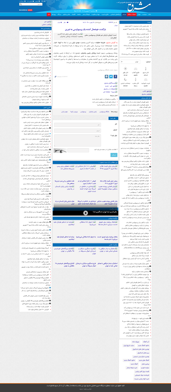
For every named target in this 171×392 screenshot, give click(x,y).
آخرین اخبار (47, 107)
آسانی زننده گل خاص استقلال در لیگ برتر (137, 327)
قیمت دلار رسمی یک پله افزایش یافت (138, 37)
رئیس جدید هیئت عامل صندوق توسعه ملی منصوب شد (37, 218)
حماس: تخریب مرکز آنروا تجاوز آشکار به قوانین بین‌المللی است (36, 118)
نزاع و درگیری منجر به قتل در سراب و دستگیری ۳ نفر (35, 77)
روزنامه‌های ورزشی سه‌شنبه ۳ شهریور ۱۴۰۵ (136, 167)
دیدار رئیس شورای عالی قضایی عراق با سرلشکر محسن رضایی (36, 239)
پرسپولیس (83, 112)
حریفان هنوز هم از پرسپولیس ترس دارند (104, 102)
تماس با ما (29, 1)
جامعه (79, 14)
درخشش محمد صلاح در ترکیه (140, 271)
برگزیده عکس (113, 245)
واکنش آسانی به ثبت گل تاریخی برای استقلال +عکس (137, 259)
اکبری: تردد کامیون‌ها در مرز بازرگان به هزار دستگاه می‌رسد (37, 213)
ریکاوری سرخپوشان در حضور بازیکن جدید (104, 99)
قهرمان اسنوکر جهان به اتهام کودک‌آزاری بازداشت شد (136, 144)
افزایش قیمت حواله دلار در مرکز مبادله (38, 307)
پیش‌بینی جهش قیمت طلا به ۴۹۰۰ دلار (137, 48)
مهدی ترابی (64, 112)
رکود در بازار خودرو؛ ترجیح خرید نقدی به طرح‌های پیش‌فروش (35, 208)
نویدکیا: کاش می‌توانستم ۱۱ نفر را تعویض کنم (136, 333)
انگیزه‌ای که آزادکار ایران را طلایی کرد (138, 242)
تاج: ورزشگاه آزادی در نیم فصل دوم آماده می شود (134, 206)
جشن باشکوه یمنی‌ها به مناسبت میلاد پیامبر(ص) (35, 111)
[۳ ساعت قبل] (64, 254)
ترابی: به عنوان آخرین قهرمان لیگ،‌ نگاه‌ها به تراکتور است (137, 157)
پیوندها (54, 14)
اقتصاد (73, 14)
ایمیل (115, 130)
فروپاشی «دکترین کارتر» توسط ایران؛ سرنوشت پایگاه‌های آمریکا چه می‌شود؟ (36, 203)
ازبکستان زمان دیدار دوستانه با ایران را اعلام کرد (135, 245)
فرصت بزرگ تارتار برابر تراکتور (140, 256)
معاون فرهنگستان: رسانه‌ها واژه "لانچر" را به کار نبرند (36, 292)
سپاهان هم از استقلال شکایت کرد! (139, 330)
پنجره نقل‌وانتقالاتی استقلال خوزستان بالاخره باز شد (136, 229)
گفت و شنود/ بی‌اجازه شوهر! (40, 99)
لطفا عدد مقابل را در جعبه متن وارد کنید (105, 150)
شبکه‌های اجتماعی (116, 14)
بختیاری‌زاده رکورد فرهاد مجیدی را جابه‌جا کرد (136, 297)
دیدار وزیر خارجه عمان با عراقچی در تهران (37, 144)
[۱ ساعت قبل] (107, 172)
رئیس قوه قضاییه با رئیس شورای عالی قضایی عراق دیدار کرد (37, 297)
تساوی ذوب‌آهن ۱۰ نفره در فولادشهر (138, 178)
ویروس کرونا (73, 112)
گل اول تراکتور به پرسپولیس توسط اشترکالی (136, 203)
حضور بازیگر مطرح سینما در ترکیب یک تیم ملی (135, 264)
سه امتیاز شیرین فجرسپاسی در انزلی (138, 186)
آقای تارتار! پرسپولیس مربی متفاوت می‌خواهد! (135, 134)
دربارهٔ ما (22, 1)
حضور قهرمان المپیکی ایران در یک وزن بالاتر (136, 102)
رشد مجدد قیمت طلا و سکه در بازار (139, 43)
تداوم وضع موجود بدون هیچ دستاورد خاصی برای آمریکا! (36, 161)
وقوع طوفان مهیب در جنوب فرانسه (39, 222)
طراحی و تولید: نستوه (85, 389)
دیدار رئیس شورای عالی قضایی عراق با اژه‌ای (36, 128)
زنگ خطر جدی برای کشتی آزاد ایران (139, 294)
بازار (49, 14)
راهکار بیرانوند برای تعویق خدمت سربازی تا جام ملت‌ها (136, 122)
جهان (139, 14)
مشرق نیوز (134, 6)
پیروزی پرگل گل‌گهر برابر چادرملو (139, 175)
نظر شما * (113, 135)
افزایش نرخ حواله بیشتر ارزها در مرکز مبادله (136, 45)
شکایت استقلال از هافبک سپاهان (139, 291)
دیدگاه (59, 14)
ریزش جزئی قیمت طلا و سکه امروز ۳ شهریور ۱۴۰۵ (137, 30)
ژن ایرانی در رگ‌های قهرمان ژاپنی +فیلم (137, 282)
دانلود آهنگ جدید (143, 345)
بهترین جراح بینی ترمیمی (141, 356)
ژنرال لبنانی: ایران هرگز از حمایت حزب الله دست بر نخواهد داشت (36, 190)
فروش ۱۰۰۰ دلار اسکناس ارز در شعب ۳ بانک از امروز (87, 182)
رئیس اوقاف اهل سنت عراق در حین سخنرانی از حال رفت (36, 82)
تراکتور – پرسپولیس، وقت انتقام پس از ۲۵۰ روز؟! (137, 278)
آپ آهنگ (146, 342)
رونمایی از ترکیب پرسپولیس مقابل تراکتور (137, 225)
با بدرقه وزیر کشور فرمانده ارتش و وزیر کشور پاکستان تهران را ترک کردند (37, 44)
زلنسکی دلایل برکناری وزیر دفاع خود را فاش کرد (35, 131)
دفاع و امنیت (105, 14)
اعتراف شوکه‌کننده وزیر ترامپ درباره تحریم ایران (35, 35)
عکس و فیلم (66, 14)
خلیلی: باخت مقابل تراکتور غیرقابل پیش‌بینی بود (135, 161)
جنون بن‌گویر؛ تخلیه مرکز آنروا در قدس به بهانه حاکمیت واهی (36, 263)
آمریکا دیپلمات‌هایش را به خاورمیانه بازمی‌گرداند (35, 248)
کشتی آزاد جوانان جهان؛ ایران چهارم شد (137, 336)
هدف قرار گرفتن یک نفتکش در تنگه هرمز (37, 86)
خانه (149, 14)
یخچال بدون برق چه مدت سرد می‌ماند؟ (37, 60)
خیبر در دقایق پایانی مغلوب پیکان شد (138, 183)
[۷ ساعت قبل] (85, 192)
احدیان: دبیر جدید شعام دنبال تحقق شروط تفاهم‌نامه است (37, 135)
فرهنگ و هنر (86, 14)
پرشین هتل (145, 364)
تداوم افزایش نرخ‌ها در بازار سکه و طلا (138, 34)
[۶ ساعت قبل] (107, 192)
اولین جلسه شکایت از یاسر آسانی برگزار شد (136, 214)
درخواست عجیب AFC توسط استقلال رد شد (136, 153)
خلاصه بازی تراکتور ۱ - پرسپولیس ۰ (139, 192)
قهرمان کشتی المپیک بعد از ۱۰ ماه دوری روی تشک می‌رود (137, 303)
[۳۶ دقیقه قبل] (107, 254)
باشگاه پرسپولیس (104, 112)
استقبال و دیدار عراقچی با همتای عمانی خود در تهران (107, 264)
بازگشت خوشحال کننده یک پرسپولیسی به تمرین (85, 29)
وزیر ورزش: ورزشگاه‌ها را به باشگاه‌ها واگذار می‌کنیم (137, 249)
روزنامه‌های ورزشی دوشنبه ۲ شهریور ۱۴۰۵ (136, 310)
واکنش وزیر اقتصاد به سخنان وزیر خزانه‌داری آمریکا (37, 69)
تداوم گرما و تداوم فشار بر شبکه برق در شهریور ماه (36, 268)
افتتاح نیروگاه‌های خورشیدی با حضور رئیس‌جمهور (35, 168)
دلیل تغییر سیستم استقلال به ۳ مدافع (138, 212)
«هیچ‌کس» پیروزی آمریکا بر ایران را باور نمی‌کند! (35, 288)
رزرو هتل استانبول (143, 353)
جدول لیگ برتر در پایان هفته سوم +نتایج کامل (135, 137)
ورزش (124, 14)
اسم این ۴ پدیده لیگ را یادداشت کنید (138, 110)
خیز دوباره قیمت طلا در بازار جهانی (139, 40)
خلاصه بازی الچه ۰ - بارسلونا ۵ (140, 318)
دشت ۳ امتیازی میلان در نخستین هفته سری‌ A (135, 321)
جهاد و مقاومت (95, 14)
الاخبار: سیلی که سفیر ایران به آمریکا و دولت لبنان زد (37, 172)
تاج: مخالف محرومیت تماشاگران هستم (137, 132)
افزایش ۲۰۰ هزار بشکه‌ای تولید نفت (38, 309)
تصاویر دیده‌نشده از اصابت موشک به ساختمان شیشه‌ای (36, 39)
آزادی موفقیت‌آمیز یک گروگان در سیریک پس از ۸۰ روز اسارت (36, 64)
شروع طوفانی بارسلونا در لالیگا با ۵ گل (138, 324)
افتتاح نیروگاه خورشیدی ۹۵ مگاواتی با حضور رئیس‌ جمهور (37, 279)
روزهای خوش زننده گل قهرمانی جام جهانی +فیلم (135, 288)
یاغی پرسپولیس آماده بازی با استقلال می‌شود (136, 140)
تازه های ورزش (146, 98)
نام (116, 124)
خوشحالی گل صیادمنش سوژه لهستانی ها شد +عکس (137, 117)
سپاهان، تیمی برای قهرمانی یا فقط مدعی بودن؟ (135, 233)
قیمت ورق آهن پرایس (142, 371)
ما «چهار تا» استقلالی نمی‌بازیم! (140, 126)
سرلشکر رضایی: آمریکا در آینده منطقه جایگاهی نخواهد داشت (36, 234)
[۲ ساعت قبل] (85, 172)
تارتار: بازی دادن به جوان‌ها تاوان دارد (138, 189)
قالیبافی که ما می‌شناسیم (41, 32)
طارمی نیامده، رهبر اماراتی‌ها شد (139, 164)
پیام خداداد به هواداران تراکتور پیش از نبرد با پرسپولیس (137, 267)
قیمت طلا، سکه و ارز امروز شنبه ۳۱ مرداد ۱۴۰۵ (135, 54)
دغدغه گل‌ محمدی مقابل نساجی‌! (106, 105)
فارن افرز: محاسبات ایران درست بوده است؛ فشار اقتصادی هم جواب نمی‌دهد (35, 156)
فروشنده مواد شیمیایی (142, 375)
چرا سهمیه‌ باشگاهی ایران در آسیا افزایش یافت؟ (135, 274)
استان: (148, 62)
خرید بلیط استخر (132, 368)
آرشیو (36, 1)
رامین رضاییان (93, 112)
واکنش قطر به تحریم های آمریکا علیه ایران (36, 199)
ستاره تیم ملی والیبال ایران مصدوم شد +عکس (135, 300)
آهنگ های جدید (144, 360)
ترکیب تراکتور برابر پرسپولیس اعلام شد (137, 222)
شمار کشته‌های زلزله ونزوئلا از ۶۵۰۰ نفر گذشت (35, 176)
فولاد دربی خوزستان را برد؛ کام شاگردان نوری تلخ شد (136, 171)
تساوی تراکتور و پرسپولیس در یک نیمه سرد (136, 209)
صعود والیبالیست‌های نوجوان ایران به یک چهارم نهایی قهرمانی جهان (136, 106)
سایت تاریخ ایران (129, 345)
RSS (42, 1)
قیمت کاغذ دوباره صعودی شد (140, 51)
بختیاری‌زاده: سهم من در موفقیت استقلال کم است (137, 314)
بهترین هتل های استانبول (141, 349)
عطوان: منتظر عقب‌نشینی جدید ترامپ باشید (36, 122)
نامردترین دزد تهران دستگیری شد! (104, 211)
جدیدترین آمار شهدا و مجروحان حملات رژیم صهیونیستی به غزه (37, 185)
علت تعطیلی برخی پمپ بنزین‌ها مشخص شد (64, 182)
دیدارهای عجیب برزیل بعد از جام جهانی (137, 195)
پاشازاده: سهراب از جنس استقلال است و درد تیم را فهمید (136, 149)
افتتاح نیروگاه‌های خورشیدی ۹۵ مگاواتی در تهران (64, 264)
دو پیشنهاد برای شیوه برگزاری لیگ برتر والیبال (136, 236)
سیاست (144, 14)
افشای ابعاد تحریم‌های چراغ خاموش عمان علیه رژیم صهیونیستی (36, 93)
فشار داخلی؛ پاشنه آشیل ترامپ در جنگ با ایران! (35, 230)
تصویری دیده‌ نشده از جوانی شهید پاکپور (37, 54)
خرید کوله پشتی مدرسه (141, 379)
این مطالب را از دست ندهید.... (107, 162)
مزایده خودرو (145, 368)
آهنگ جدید (134, 364)
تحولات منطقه (132, 14)
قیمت (149, 22)
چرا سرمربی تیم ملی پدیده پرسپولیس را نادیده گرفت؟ (136, 218)
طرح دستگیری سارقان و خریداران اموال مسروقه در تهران (86, 264)
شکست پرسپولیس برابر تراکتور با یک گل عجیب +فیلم (136, 199)
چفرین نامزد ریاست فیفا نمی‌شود (139, 239)
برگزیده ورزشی (112, 218)
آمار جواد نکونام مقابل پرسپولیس (139, 253)
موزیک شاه (135, 342)
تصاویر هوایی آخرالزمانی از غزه (40, 57)
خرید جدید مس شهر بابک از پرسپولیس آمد (136, 308)
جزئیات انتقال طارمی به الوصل (140, 285)
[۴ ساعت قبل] (64, 172)
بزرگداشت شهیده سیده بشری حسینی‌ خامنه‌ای (35, 97)
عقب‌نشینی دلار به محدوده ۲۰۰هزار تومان (137, 26)
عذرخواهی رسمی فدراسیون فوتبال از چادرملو (136, 113)
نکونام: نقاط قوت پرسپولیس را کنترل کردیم (136, 181)
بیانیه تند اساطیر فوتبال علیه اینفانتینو (138, 129)
